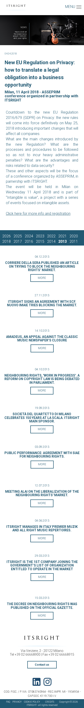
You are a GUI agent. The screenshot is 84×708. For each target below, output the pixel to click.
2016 (29, 241)
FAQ (8, 702)
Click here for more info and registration (38, 213)
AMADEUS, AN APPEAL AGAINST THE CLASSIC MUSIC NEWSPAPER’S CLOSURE (42, 338)
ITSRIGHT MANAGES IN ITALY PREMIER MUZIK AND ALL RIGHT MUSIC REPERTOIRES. (42, 528)
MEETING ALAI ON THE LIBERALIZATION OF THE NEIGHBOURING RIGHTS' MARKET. (42, 493)
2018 (6, 241)
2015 (40, 241)
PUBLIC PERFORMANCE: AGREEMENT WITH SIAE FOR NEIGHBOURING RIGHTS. (42, 454)
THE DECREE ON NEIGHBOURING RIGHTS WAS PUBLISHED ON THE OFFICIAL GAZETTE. (42, 605)
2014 (51, 241)
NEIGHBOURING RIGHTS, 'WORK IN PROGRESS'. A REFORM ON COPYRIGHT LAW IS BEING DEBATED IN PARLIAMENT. (42, 379)
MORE (42, 278)
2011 (74, 241)
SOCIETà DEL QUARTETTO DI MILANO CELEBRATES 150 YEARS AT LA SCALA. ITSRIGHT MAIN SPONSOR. (42, 417)
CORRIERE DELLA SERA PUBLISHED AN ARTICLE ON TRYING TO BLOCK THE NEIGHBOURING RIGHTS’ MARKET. (42, 266)
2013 (62, 241)
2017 (18, 241)
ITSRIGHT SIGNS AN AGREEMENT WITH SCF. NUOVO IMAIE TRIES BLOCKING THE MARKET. (42, 303)
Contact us (42, 664)
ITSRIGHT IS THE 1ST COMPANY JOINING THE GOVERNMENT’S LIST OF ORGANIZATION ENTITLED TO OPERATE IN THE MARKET (42, 565)
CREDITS (49, 702)
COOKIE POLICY (32, 702)
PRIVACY (17, 702)
